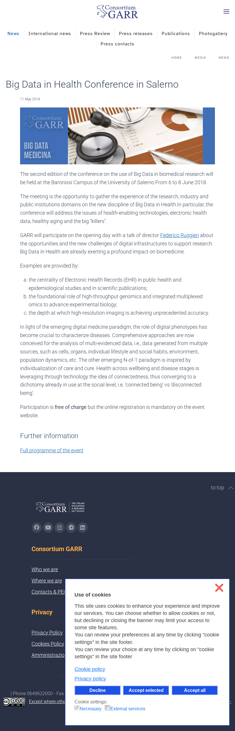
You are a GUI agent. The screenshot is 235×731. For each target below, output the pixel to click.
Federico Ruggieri (179, 235)
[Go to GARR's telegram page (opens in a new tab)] (71, 527)
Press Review (95, 33)
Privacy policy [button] (90, 679)
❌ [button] (219, 587)
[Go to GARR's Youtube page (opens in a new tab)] (48, 527)
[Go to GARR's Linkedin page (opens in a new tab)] (82, 527)
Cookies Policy (48, 644)
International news (49, 33)
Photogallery (213, 33)
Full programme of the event (51, 450)
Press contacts (117, 44)
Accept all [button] (194, 690)
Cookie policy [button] (90, 669)
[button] (226, 11)
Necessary (90, 708)
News (13, 33)
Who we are (45, 569)
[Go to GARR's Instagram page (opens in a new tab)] (37, 527)
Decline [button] (97, 690)
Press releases (136, 33)
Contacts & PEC (49, 592)
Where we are (47, 581)
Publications (176, 33)
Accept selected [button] (146, 690)
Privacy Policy (47, 633)
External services (127, 708)
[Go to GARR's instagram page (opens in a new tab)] (59, 527)
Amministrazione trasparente (64, 655)
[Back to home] (117, 11)
